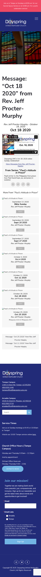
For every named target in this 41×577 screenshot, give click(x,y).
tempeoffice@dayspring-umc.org (14, 390)
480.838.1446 (8, 387)
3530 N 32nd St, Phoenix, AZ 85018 (16, 401)
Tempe (11, 519)
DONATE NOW (12, 469)
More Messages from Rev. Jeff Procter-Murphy (20, 165)
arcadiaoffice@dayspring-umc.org (14, 406)
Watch (20, 212)
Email (7, 501)
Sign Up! (20, 541)
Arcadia (12, 515)
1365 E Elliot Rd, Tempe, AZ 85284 (16, 385)
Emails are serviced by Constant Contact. (16, 535)
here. (34, 434)
